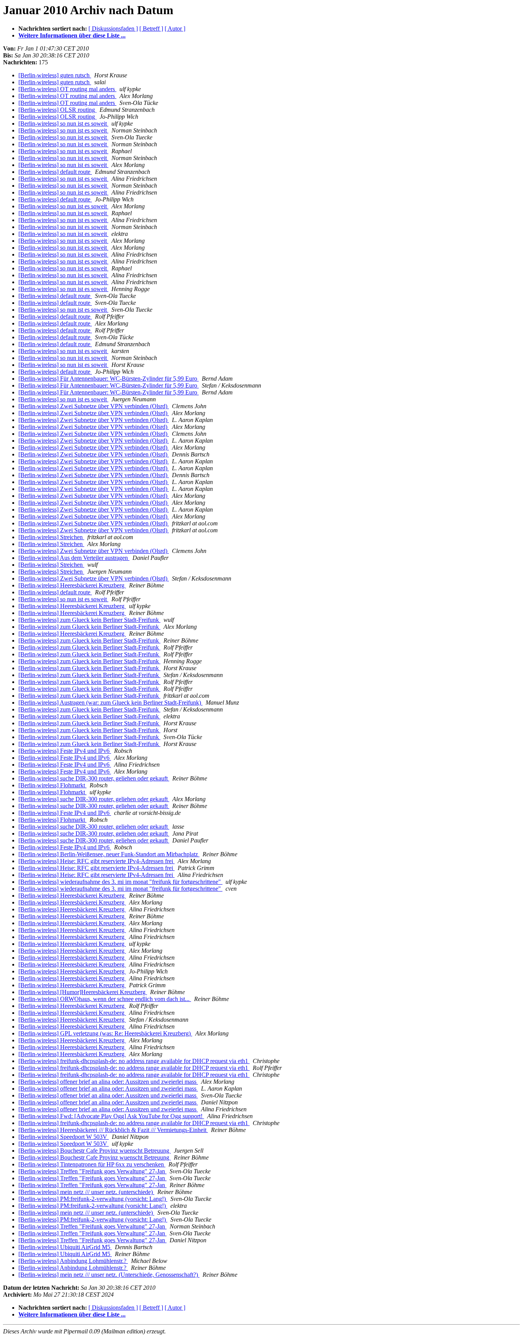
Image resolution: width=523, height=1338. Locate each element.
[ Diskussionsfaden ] (113, 28)
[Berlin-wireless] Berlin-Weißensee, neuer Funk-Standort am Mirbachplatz (108, 854)
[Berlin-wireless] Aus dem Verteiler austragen (73, 558)
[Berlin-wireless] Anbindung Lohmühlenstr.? (73, 1261)
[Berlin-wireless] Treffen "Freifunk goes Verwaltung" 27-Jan (92, 1171)
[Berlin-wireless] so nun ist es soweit (63, 123)
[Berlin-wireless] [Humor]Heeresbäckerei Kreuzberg (82, 992)
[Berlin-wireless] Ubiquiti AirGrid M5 (65, 1247)
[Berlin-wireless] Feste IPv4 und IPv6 (64, 751)
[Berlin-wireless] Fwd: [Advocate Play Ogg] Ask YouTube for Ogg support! (111, 1116)
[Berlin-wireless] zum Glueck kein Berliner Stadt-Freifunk (89, 620)
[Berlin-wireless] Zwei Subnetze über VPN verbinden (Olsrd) (93, 406)
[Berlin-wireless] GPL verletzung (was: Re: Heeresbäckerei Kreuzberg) (105, 1033)
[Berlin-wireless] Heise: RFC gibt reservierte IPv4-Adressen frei (96, 861)
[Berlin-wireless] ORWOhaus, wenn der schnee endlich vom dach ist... (104, 999)
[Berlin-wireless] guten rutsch (54, 75)
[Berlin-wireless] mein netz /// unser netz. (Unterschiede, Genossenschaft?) (108, 1274)
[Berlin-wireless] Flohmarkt (52, 785)
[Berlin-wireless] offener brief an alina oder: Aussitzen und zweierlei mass (108, 1081)
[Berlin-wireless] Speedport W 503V (63, 1137)
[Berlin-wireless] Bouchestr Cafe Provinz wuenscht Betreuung (94, 1150)
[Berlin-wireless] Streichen (51, 537)
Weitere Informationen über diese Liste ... (72, 35)
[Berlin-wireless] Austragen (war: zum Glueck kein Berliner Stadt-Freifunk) (110, 702)
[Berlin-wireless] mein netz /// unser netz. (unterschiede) (86, 1192)
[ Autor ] (175, 28)
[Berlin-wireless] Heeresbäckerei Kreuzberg (72, 585)
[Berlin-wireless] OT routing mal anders (67, 89)
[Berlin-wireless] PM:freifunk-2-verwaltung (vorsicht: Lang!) (92, 1199)
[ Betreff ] (151, 28)
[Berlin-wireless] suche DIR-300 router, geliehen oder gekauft (93, 778)
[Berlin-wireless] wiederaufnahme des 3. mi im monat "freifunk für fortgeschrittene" (120, 881)
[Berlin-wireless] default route (55, 171)
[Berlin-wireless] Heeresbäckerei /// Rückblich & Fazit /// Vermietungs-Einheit (113, 1130)
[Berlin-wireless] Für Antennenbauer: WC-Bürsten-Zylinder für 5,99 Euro (108, 378)
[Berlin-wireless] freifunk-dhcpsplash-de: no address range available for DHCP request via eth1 (134, 1061)
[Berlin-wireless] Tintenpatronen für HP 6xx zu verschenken (91, 1164)
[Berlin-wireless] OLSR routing (57, 109)
